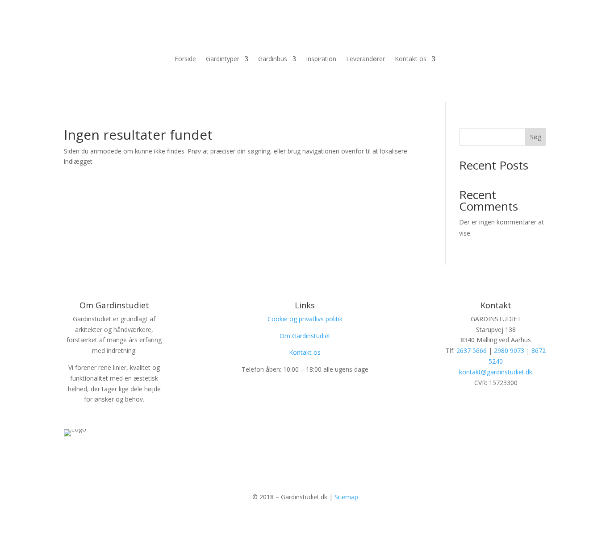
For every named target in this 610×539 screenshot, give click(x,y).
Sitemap (346, 497)
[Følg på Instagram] (314, 457)
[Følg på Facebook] (296, 457)
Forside (185, 59)
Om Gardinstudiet (305, 336)
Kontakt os (410, 59)
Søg (535, 137)
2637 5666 (471, 350)
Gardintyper (222, 59)
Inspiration (321, 59)
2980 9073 (509, 350)
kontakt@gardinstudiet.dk (495, 372)
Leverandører (365, 59)
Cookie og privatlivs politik (305, 319)
